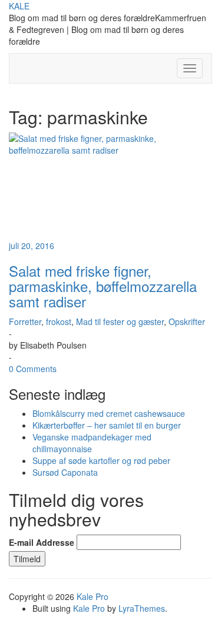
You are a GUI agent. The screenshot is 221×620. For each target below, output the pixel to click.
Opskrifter (187, 321)
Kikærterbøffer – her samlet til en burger (106, 425)
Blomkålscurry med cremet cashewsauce (108, 413)
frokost (58, 321)
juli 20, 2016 (31, 245)
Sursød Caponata (65, 472)
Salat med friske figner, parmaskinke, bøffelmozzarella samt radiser (103, 286)
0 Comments (33, 368)
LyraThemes (141, 608)
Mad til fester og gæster (120, 321)
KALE (19, 6)
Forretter (25, 321)
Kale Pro (92, 596)
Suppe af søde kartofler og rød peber (101, 460)
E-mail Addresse (41, 542)
